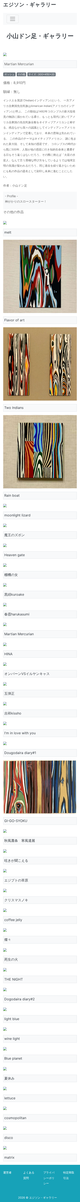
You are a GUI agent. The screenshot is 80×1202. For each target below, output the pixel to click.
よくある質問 (28, 1175)
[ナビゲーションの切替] (13, 19)
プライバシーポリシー (48, 1178)
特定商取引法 (68, 1175)
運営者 (7, 1172)
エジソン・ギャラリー (29, 4)
